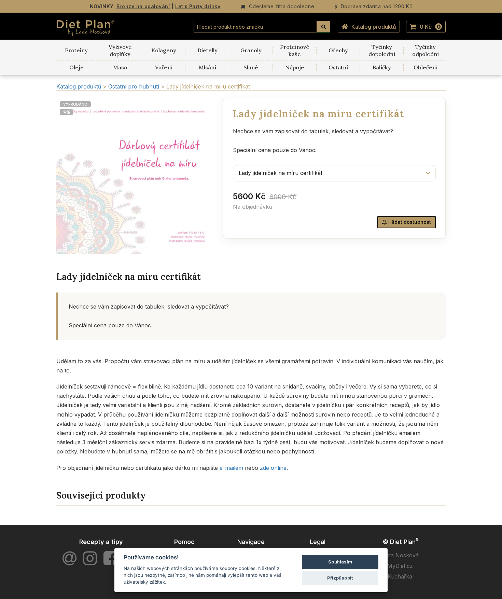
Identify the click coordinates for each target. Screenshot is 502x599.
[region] (134, 176)
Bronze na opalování (143, 6)
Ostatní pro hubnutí (134, 86)
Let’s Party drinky (197, 6)
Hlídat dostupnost (409, 222)
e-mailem (231, 467)
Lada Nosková (400, 555)
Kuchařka (400, 576)
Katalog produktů (373, 26)
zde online (273, 467)
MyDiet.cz (400, 565)
